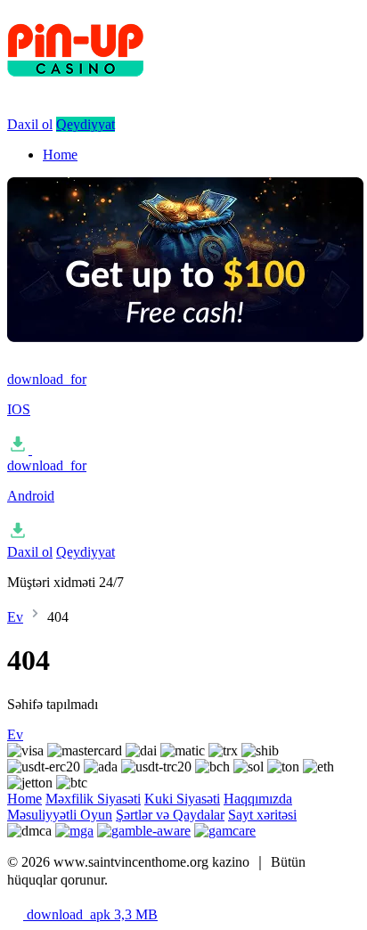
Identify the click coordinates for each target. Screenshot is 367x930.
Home (60, 154)
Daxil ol (30, 124)
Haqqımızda (258, 798)
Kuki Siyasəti (182, 798)
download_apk (90, 914)
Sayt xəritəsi (262, 814)
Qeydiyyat (85, 124)
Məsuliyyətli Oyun (59, 814)
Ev (15, 616)
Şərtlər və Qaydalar (170, 814)
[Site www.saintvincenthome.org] (185, 89)
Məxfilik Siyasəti (93, 798)
